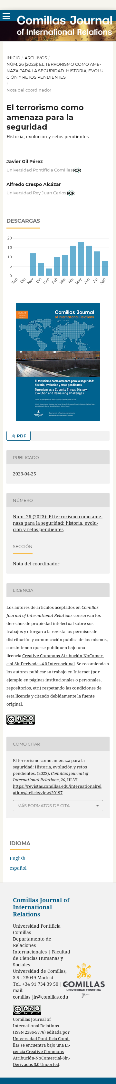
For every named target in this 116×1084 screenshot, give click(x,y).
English (17, 858)
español (18, 868)
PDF (20, 435)
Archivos (35, 57)
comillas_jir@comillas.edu (40, 997)
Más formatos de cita (43, 805)
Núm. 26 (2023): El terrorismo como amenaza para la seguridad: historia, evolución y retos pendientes (55, 71)
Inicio (13, 57)
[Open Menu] (6, 16)
